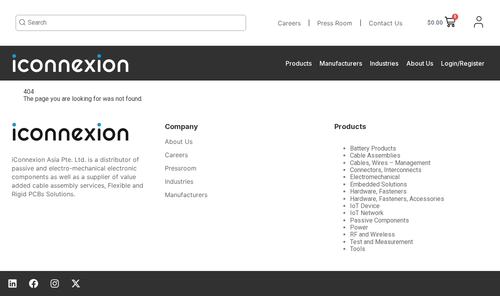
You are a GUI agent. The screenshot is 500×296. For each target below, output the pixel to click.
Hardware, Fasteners (378, 191)
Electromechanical (375, 177)
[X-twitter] (75, 283)
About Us (419, 63)
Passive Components (379, 220)
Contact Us (385, 23)
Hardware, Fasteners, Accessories (397, 199)
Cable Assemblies (375, 155)
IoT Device (365, 206)
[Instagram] (54, 283)
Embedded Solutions (378, 184)
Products (299, 63)
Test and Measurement (381, 242)
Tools (357, 249)
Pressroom (180, 168)
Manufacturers (341, 63)
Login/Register (462, 63)
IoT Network (367, 213)
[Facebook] (33, 283)
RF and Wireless (372, 234)
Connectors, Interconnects (385, 170)
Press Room (334, 23)
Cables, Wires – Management (390, 163)
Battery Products (373, 148)
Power (359, 227)
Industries (384, 63)
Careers (289, 23)
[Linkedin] (12, 283)
